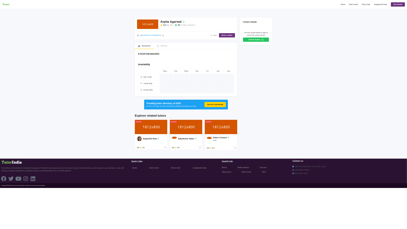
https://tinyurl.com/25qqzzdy (150, 35)
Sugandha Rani (150, 139)
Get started (397, 4)
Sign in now (226, 172)
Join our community (215, 104)
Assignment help (380, 4)
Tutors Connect (220, 138)
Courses (263, 167)
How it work (353, 4)
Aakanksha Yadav (186, 139)
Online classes (243, 167)
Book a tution (227, 35)
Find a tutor (366, 4)
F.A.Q (264, 172)
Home (343, 4)
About (224, 167)
